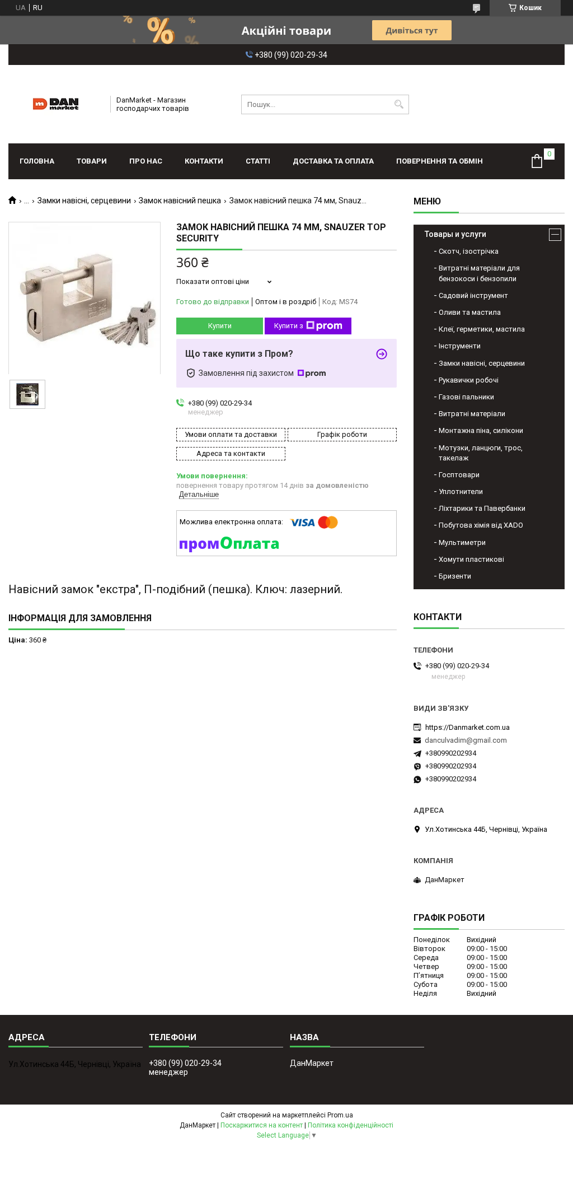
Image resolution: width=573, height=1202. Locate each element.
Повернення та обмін (439, 161)
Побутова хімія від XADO (481, 525)
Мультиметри (462, 542)
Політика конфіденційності (350, 1125)
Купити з (288, 326)
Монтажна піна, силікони (481, 430)
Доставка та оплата (333, 161)
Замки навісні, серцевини (84, 200)
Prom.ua (340, 1115)
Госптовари (459, 474)
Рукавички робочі (469, 380)
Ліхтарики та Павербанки (482, 508)
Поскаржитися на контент (261, 1125)
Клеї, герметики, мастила (482, 329)
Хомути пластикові (471, 559)
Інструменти (460, 346)
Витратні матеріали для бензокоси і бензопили (479, 273)
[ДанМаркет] (55, 104)
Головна (37, 161)
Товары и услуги (455, 234)
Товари (92, 161)
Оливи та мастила (470, 312)
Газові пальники (466, 397)
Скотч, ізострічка (469, 251)
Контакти (204, 161)
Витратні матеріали (472, 413)
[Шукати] (399, 104)
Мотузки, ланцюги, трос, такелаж (481, 453)
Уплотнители (461, 491)
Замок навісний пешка (180, 200)
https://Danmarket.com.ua (467, 727)
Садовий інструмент (473, 295)
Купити (220, 326)
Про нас (145, 161)
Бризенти (455, 576)
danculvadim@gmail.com (466, 740)
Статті (258, 161)
